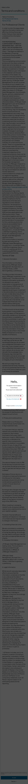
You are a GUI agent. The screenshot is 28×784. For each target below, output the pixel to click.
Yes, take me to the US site (13, 395)
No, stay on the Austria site (13, 399)
